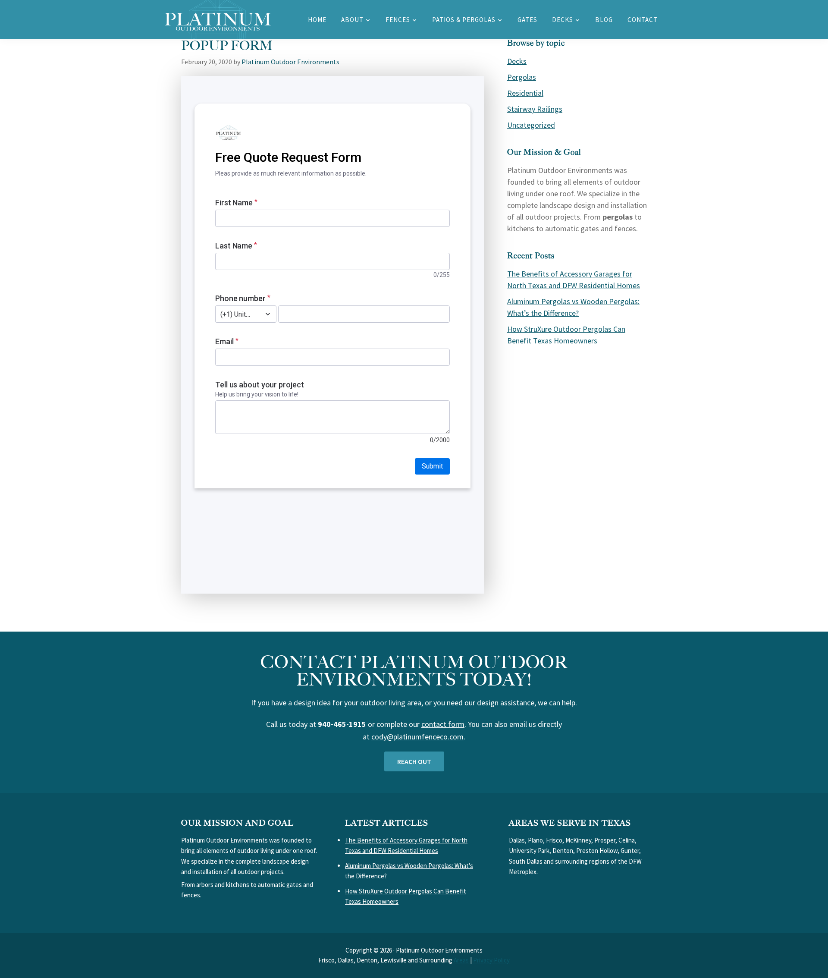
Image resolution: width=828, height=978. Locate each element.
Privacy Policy (491, 960)
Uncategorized (531, 125)
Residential (525, 93)
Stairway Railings (534, 109)
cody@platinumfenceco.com (417, 737)
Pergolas (521, 77)
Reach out (414, 761)
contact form (442, 724)
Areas (461, 960)
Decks (517, 61)
